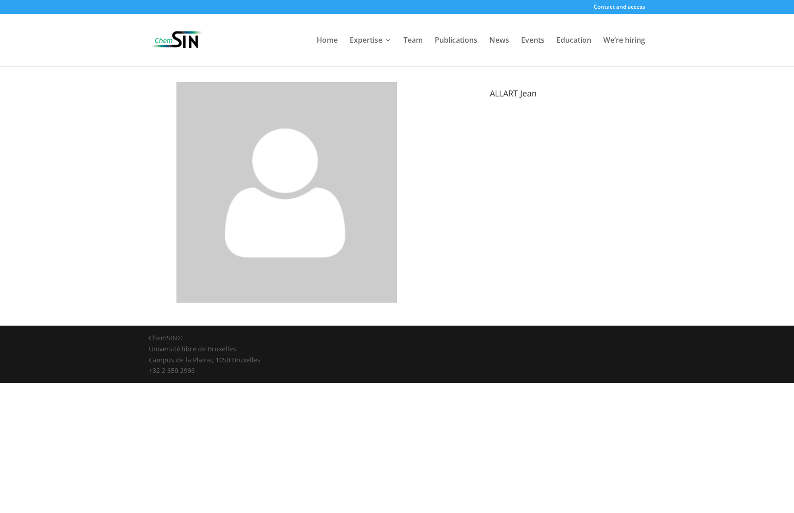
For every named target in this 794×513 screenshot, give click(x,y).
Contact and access (619, 7)
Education (573, 41)
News (499, 41)
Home (327, 41)
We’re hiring (624, 41)
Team (413, 41)
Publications (456, 41)
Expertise (366, 41)
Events (532, 41)
